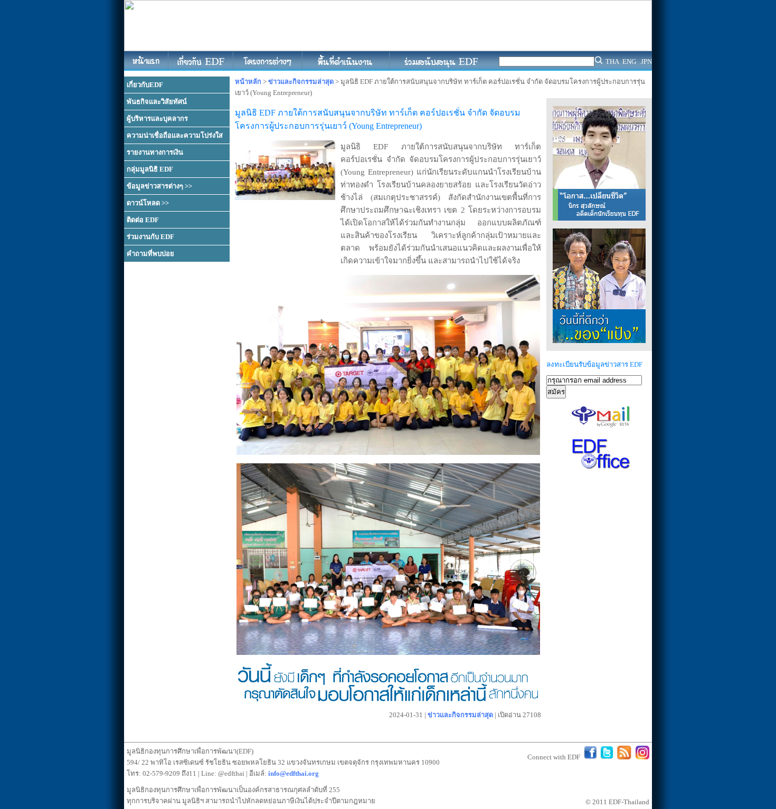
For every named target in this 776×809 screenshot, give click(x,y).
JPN (646, 61)
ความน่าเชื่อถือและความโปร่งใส (175, 135)
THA (612, 61)
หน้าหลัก (248, 81)
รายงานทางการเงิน (155, 152)
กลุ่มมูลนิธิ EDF (150, 169)
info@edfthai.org (293, 773)
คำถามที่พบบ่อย (150, 254)
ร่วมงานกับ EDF (150, 237)
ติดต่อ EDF (143, 220)
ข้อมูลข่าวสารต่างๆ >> (159, 186)
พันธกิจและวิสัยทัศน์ (157, 102)
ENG (629, 61)
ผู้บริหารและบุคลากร (157, 118)
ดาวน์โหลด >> (148, 203)
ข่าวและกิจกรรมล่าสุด (301, 81)
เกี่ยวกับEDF (145, 85)
